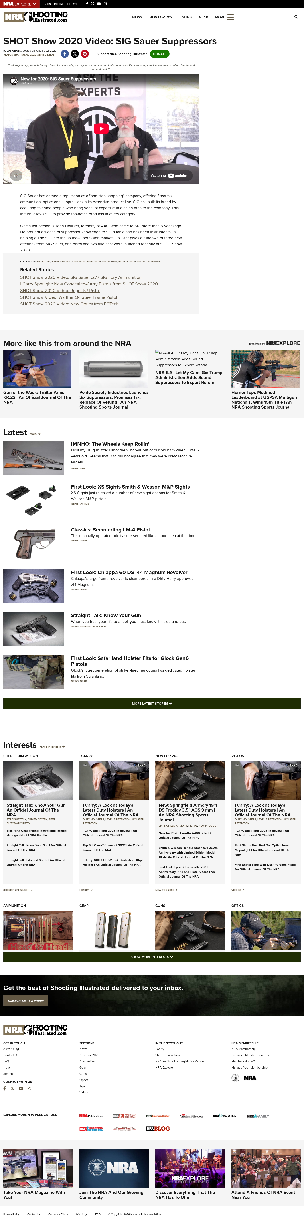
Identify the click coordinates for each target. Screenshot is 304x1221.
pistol (192, 826)
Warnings (81, 1214)
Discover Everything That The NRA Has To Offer (185, 1194)
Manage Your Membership (249, 1067)
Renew (58, 4)
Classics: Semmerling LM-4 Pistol (110, 529)
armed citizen (37, 819)
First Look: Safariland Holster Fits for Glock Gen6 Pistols (130, 661)
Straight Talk (16, 819)
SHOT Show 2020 (25, 54)
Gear (203, 17)
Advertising (11, 1049)
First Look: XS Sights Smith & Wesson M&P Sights (130, 487)
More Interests (51, 746)
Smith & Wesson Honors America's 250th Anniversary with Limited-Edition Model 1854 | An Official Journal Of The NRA (188, 852)
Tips (82, 468)
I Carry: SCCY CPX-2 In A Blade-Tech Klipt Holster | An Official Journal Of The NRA (113, 862)
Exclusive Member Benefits (250, 1055)
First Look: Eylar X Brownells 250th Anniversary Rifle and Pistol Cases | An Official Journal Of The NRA (187, 872)
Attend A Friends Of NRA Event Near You (263, 1194)
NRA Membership (243, 1049)
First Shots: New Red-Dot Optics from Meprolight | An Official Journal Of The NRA (262, 850)
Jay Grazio (153, 261)
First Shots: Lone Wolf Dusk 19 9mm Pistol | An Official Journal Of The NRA (266, 867)
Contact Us (10, 1055)
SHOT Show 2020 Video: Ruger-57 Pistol (60, 290)
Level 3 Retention (118, 819)
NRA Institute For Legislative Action (179, 1061)
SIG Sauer (29, 195)
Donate (72, 4)
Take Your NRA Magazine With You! (34, 1194)
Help (6, 1067)
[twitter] (75, 51)
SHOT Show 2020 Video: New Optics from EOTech (69, 304)
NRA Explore (164, 1067)
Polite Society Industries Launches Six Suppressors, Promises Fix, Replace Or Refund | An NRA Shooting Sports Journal (114, 399)
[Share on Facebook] (65, 51)
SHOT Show (137, 261)
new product (208, 826)
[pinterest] (85, 51)
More (33, 434)
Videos (8, 54)
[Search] (296, 17)
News (137, 17)
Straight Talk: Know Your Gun (106, 615)
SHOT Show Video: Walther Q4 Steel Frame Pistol (68, 297)
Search (8, 1073)
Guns (187, 17)
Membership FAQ (243, 1061)
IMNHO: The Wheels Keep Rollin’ (110, 444)
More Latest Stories (170, 703)
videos (123, 261)
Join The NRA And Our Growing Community (111, 1194)
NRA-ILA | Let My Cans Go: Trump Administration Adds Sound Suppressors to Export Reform (189, 377)
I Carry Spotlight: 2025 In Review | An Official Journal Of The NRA (110, 833)
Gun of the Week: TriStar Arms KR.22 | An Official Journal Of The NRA (37, 397)
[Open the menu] (230, 17)
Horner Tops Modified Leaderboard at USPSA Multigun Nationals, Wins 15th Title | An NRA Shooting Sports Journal (264, 399)
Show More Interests (176, 956)
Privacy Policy (11, 1214)
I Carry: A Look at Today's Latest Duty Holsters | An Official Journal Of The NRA (111, 810)
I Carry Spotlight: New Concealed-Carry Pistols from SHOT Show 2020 (89, 284)
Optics (84, 503)
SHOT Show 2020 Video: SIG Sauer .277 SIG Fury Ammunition (81, 277)
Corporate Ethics (58, 1214)
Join (48, 4)
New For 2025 (162, 17)
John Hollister (82, 261)
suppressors (60, 261)
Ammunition (14, 905)
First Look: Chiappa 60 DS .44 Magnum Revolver (129, 572)
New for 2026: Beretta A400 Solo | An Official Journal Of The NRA (186, 835)
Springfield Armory (173, 826)
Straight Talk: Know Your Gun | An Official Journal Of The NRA (37, 810)
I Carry (86, 755)
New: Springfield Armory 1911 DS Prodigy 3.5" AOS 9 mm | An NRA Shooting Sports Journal (188, 812)
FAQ (6, 1061)
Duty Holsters (93, 819)
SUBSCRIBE (26, 1000)
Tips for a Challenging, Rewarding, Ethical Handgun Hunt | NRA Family (37, 833)
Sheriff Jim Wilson (93, 626)
